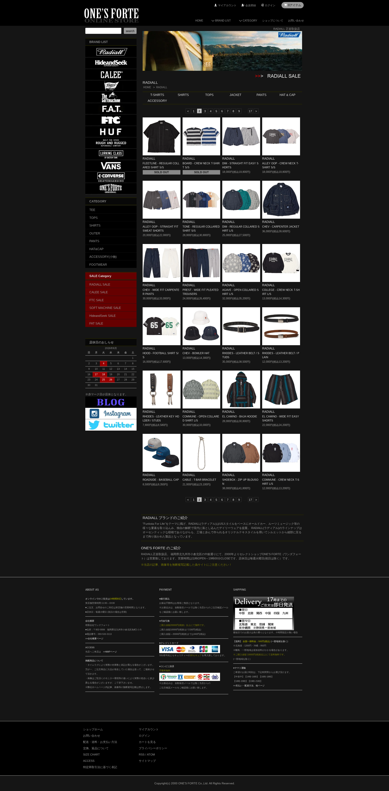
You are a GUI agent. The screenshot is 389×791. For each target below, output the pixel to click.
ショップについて (272, 20)
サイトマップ (147, 760)
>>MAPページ (110, 651)
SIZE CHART (91, 754)
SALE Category (100, 276)
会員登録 (250, 5)
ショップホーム (93, 729)
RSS (141, 754)
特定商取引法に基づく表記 (100, 767)
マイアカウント (227, 5)
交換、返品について (96, 748)
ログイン (270, 5)
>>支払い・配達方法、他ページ (249, 685)
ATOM (151, 754)
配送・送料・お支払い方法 (100, 742)
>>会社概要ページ (94, 638)
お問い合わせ (296, 20)
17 (250, 111)
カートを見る (147, 742)
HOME (199, 20)
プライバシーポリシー (153, 748)
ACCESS (88, 760)
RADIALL (161, 87)
